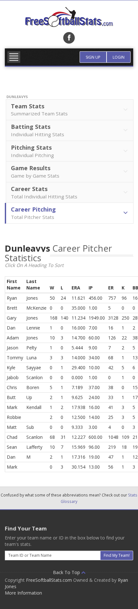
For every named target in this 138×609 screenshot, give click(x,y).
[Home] (69, 17)
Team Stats (39, 109)
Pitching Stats (32, 151)
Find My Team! (117, 555)
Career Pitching (33, 212)
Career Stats (44, 192)
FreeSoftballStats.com (49, 580)
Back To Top (67, 572)
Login (119, 57)
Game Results (35, 171)
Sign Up (93, 57)
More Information (23, 593)
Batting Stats (37, 130)
